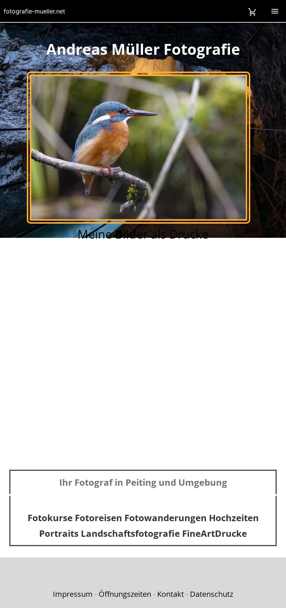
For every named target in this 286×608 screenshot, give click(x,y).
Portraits (59, 533)
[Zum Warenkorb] (252, 11)
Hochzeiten (234, 517)
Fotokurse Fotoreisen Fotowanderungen (117, 517)
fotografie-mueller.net (34, 11)
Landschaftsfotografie (130, 533)
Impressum (73, 594)
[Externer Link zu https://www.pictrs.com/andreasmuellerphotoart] (138, 221)
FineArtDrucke (214, 533)
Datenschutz (211, 594)
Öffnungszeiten (125, 594)
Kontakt (170, 594)
